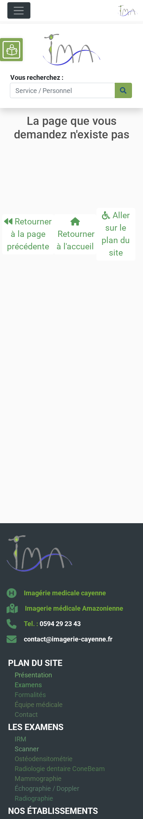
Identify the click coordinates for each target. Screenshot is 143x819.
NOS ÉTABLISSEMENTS (53, 811)
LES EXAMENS (35, 727)
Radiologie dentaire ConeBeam (60, 769)
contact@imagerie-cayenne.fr (68, 639)
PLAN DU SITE (35, 663)
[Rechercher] (123, 90)
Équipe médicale (39, 704)
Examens (28, 685)
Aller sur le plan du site (116, 234)
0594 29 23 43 (60, 624)
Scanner (27, 749)
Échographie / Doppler (47, 788)
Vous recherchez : (36, 77)
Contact (26, 714)
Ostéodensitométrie (44, 759)
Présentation (33, 675)
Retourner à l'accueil (75, 240)
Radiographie (34, 798)
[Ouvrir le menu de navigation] (18, 10)
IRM (20, 739)
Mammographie (38, 778)
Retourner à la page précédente (29, 234)
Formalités (30, 695)
